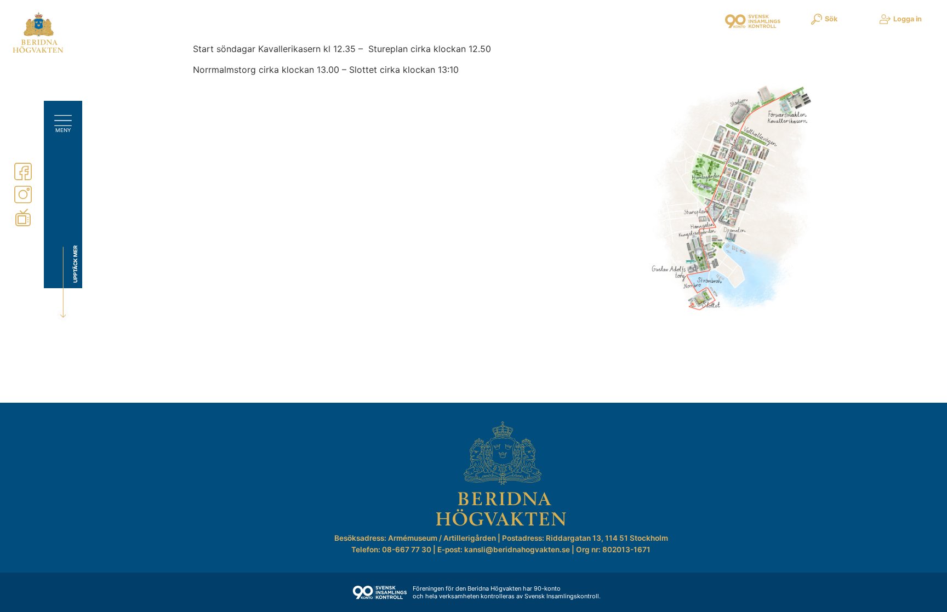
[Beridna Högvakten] (38, 50)
